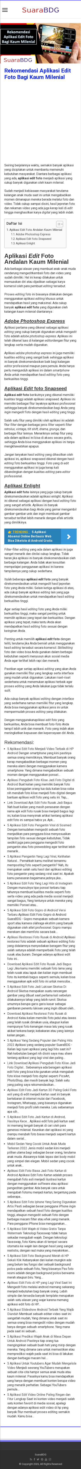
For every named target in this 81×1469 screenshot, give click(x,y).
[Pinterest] (42, 1459)
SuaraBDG (40, 1454)
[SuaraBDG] (40, 9)
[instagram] (50, 1459)
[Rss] (30, 1459)
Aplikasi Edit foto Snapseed (33, 239)
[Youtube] (46, 1459)
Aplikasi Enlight (25, 243)
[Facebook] (34, 1459)
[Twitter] (38, 1459)
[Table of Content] (59, 224)
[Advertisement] (40, 122)
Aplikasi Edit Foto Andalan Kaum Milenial (35, 230)
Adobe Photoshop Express (33, 234)
